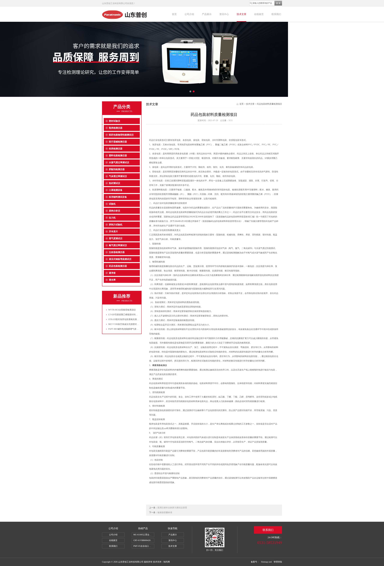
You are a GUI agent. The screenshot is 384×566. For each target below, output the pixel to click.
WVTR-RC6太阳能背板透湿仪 (122, 310)
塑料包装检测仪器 (118, 155)
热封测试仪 (114, 183)
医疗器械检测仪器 (118, 142)
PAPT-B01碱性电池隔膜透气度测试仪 (125, 329)
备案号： (255, 562)
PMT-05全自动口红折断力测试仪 (143, 546)
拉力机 (112, 217)
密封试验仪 (114, 121)
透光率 (112, 280)
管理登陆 (278, 562)
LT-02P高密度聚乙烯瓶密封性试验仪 (125, 314)
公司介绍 (189, 14)
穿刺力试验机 (115, 224)
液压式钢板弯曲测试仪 (120, 259)
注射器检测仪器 (117, 252)
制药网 (167, 562)
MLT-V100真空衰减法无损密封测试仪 (125, 324)
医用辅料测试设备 (118, 197)
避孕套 (112, 273)
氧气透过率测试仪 (118, 245)
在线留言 (259, 14)
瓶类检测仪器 (115, 128)
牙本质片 (113, 231)
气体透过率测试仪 (118, 176)
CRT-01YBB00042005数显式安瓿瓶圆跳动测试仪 (143, 540)
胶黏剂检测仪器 (117, 169)
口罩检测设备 (115, 190)
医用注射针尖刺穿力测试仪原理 (172, 508)
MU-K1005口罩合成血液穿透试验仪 (143, 535)
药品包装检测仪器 (118, 266)
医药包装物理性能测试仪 (121, 135)
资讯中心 (224, 14)
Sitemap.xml (266, 562)
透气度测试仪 (115, 238)
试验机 (112, 204)
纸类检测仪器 (115, 148)
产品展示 (207, 14)
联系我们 (276, 14)
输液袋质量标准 (165, 512)
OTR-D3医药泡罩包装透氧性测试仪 (124, 319)
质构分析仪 (114, 211)
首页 (174, 14)
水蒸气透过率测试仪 (119, 162)
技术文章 (241, 14)
